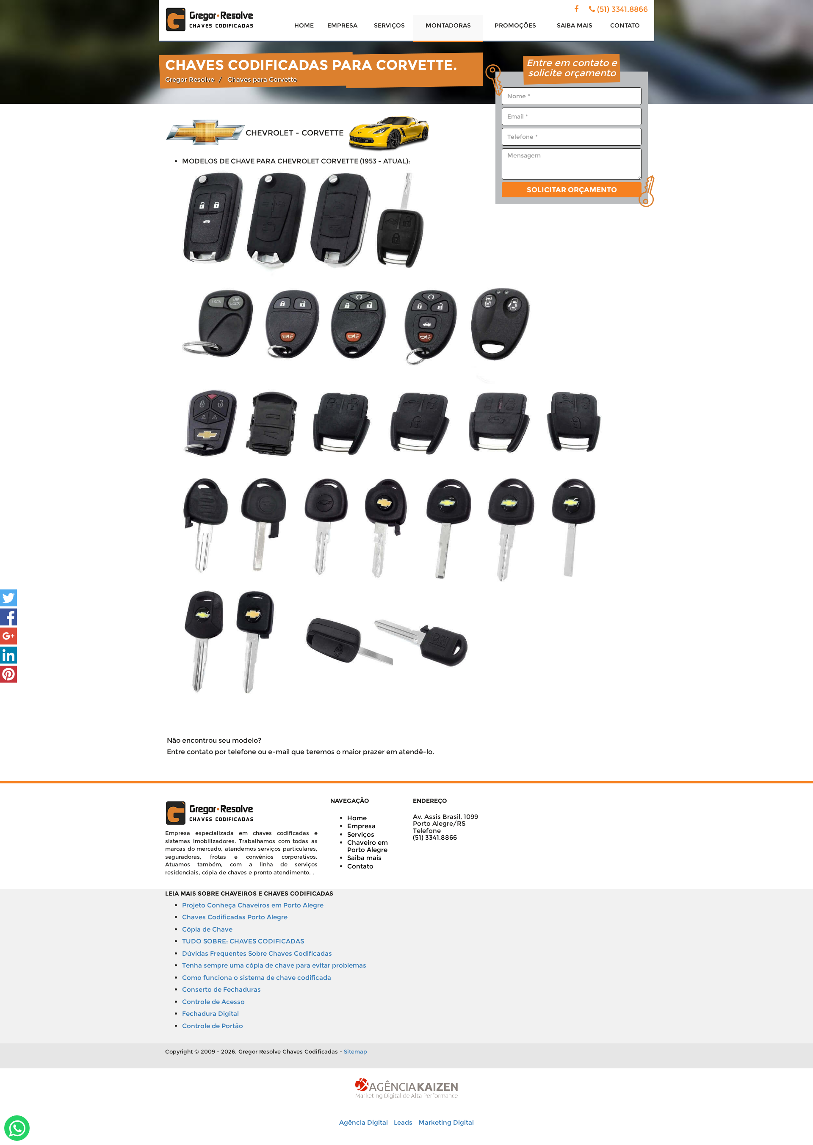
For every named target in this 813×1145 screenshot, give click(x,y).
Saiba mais (364, 858)
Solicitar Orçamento (572, 189)
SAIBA (574, 25)
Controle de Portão (212, 1026)
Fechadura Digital (210, 1013)
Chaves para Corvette (262, 79)
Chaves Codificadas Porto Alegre (235, 917)
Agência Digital (363, 1122)
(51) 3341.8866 (622, 9)
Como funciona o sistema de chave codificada (256, 978)
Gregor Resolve (189, 79)
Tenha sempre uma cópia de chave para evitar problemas (274, 965)
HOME (304, 25)
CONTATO (625, 25)
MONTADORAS (448, 25)
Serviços (360, 834)
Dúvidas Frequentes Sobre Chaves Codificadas (257, 953)
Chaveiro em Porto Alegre (367, 846)
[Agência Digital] (406, 1088)
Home (357, 818)
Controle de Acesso (213, 1002)
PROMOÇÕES (515, 25)
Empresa (361, 826)
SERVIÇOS (389, 25)
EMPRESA (342, 25)
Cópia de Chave (207, 929)
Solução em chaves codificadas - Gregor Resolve (209, 19)
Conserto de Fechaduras (221, 989)
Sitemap (355, 1051)
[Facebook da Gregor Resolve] (576, 9)
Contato (360, 866)
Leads (403, 1122)
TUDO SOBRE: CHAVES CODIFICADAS (243, 941)
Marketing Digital (446, 1122)
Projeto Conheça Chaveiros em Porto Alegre (253, 905)
